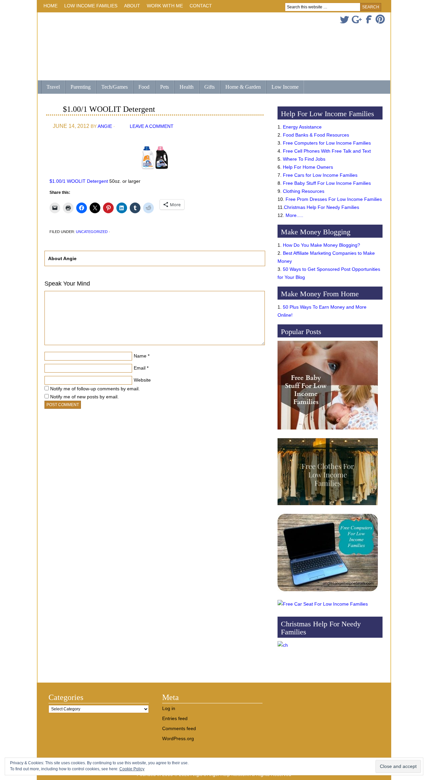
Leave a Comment (152, 126)
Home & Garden (240, 87)
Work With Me (165, 5)
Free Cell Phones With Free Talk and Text (327, 151)
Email (139, 368)
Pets (164, 87)
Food (143, 87)
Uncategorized (92, 232)
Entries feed (175, 718)
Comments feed (179, 728)
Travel (50, 87)
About (130, 7)
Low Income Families (89, 7)
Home (50, 5)
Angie (105, 126)
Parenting (81, 87)
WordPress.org (178, 738)
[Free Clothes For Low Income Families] (328, 507)
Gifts (207, 87)
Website (142, 380)
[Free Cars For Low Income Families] (323, 604)
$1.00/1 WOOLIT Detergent (78, 181)
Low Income (282, 87)
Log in (168, 708)
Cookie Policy (131, 769)
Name (140, 356)
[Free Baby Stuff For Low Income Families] (328, 431)
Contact (201, 5)
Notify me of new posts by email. (84, 396)
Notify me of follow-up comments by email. (95, 388)
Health (184, 87)
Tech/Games (112, 87)
